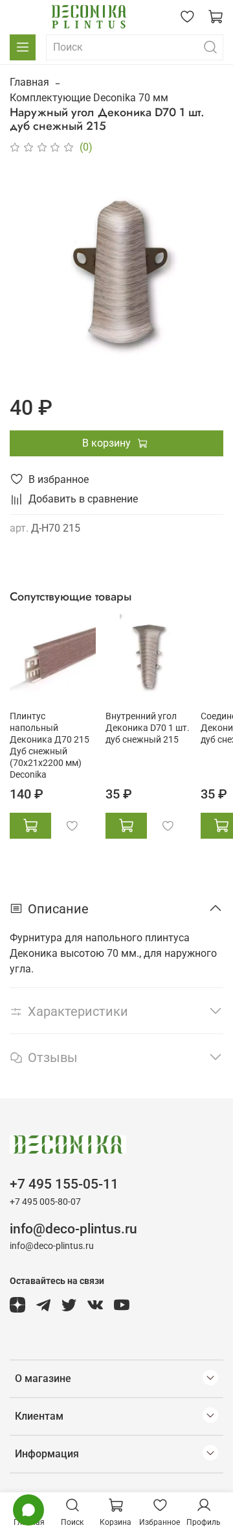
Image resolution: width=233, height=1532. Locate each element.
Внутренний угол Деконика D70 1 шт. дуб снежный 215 (147, 728)
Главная (29, 82)
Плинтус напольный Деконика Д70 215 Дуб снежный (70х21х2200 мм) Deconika (49, 745)
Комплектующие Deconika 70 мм (89, 98)
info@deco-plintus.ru (73, 1229)
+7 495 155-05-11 (64, 1184)
